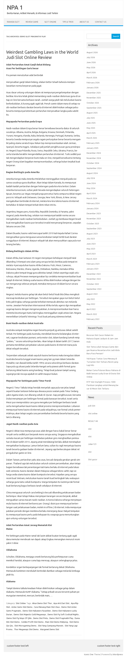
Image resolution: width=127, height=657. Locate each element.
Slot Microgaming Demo (25, 626)
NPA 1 (15, 7)
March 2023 (92, 259)
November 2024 (94, 158)
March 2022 (92, 314)
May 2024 (91, 188)
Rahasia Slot (13, 22)
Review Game (32, 22)
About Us (84, 22)
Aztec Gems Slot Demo (21, 607)
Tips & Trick (67, 22)
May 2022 (91, 304)
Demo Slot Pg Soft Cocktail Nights (63, 614)
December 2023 (94, 213)
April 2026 (91, 72)
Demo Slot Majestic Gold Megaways (30, 614)
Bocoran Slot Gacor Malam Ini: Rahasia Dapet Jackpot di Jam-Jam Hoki (102, 338)
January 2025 (92, 148)
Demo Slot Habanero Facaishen (37, 611)
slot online (92, 413)
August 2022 (92, 294)
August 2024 (92, 173)
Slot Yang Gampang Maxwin (50, 626)
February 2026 (93, 82)
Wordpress (118, 654)
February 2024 (93, 203)
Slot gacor (92, 459)
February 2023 (93, 264)
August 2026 (92, 52)
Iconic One (88, 654)
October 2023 (93, 223)
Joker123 (92, 444)
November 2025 (94, 98)
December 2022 (94, 274)
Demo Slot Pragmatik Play (61, 618)
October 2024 (93, 163)
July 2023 (91, 238)
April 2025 (91, 133)
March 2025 (92, 138)
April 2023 (91, 254)
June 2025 (91, 123)
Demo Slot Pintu (40, 618)
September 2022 (94, 289)
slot (90, 429)
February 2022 (93, 319)
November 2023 (94, 218)
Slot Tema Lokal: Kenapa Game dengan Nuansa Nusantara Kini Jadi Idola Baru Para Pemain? (103, 350)
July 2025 (91, 118)
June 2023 (91, 244)
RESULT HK (93, 421)
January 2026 (92, 87)
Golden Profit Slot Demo (32, 622)
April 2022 (91, 309)
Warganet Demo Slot (49, 629)
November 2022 (94, 279)
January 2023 (92, 269)
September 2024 (94, 168)
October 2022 (93, 284)
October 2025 (93, 103)
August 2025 (92, 113)
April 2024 (91, 193)
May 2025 (91, 128)
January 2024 (92, 208)
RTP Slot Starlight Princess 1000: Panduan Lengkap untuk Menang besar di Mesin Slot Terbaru (103, 385)
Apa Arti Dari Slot (61, 603)
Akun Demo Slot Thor (42, 603)
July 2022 (91, 299)
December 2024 (94, 153)
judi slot (91, 406)
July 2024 (91, 178)
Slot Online (50, 22)
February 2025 (93, 143)
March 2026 (92, 77)
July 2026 (91, 57)
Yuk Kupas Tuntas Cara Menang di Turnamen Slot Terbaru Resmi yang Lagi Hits (102, 361)
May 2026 (91, 67)
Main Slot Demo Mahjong (56, 622)
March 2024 (92, 198)
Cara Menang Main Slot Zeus (47, 607)
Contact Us (100, 22)
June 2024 (91, 183)
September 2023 (94, 228)
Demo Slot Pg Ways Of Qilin (19, 618)
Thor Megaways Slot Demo (26, 629)
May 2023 (91, 249)
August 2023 (92, 234)
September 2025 (94, 108)
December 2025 (94, 93)
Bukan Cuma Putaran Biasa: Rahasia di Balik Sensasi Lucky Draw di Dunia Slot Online (103, 373)
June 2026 (91, 62)
